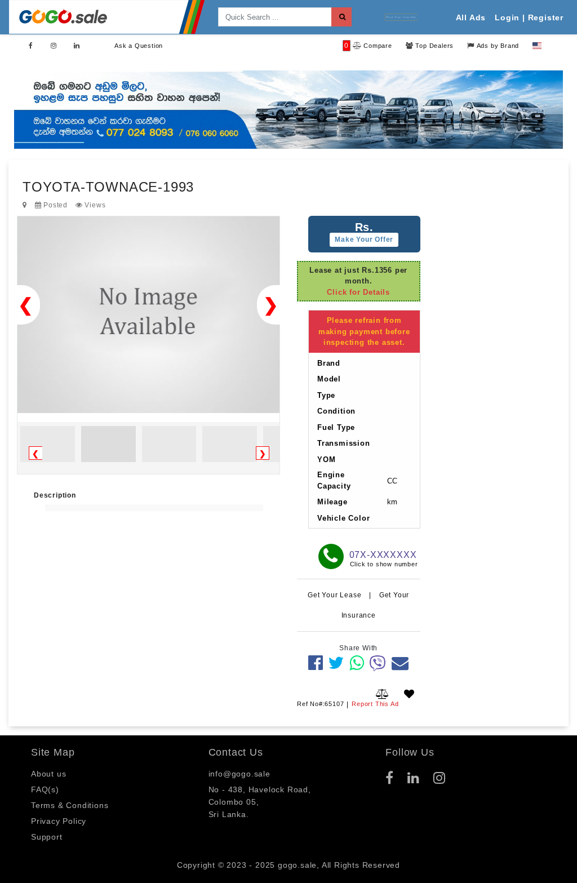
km (392, 502)
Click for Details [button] (358, 292)
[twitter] (336, 663)
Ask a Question (138, 45)
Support (47, 836)
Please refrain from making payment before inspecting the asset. (364, 331)
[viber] (378, 663)
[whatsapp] (357, 663)
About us (48, 773)
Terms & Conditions (69, 805)
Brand (328, 363)
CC (392, 481)
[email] (400, 663)
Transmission (343, 443)
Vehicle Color (343, 518)
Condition (336, 411)
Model (329, 379)
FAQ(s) (45, 789)
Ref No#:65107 (320, 703)
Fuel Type (336, 427)
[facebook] (315, 663)
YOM (326, 459)
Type (326, 395)
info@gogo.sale (239, 773)
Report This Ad (375, 703)
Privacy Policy (58, 821)
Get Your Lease (335, 595)
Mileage (332, 502)
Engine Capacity (333, 480)
